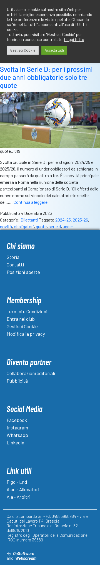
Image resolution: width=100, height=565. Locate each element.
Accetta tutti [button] (54, 50)
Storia (13, 257)
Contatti (15, 264)
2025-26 (80, 219)
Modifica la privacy (26, 334)
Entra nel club (21, 319)
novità (6, 226)
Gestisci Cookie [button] (22, 50)
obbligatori (24, 226)
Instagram (17, 427)
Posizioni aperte (23, 272)
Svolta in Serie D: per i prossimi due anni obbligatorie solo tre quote (46, 77)
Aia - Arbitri (18, 497)
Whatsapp (17, 435)
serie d (55, 226)
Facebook (17, 420)
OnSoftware (23, 553)
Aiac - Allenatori (23, 489)
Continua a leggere (31, 202)
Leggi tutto (74, 39)
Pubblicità (17, 380)
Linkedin (15, 442)
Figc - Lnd (17, 482)
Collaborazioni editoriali (31, 373)
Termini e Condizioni (27, 311)
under (68, 226)
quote (41, 226)
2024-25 (63, 219)
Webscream (25, 558)
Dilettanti (29, 219)
